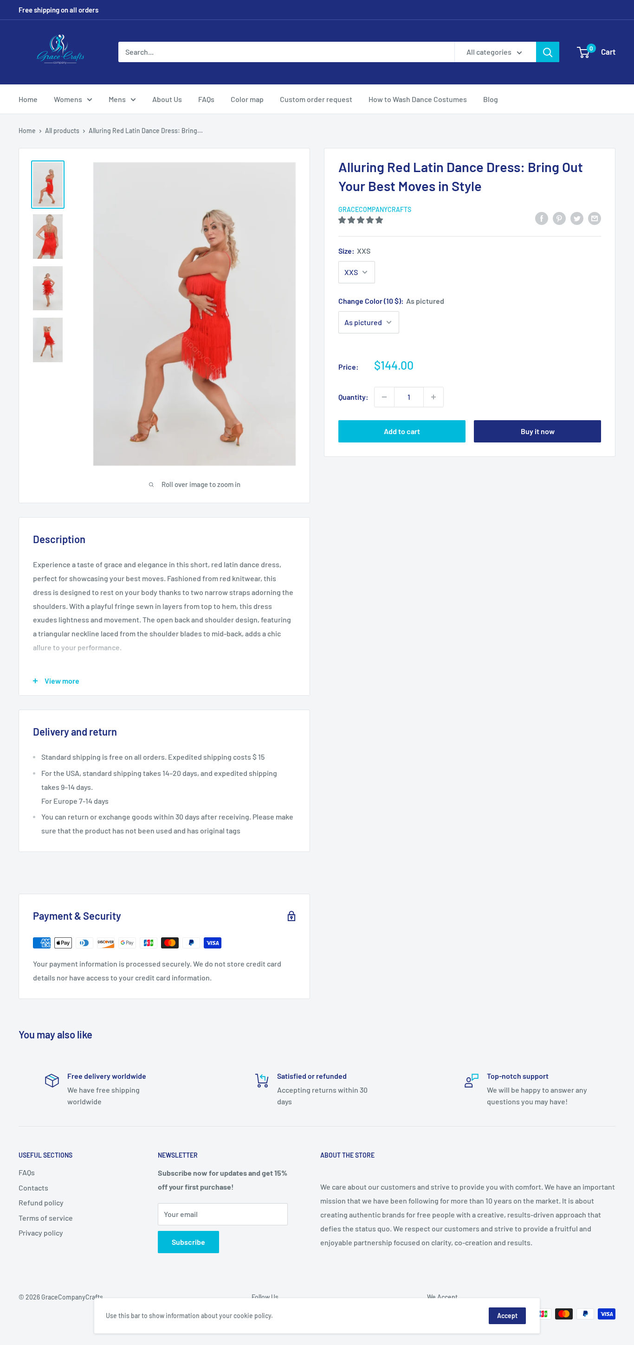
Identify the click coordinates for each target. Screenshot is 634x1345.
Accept (507, 1315)
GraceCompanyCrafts (374, 209)
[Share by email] (594, 218)
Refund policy (41, 1202)
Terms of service (46, 1217)
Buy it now (538, 431)
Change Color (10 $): (391, 300)
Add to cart (402, 431)
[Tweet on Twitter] (576, 218)
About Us (167, 99)
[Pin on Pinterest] (559, 218)
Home (28, 99)
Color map (247, 99)
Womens (68, 99)
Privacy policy (41, 1232)
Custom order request (316, 99)
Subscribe (188, 1241)
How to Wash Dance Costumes (418, 99)
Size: (354, 250)
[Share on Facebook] (541, 218)
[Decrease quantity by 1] (384, 397)
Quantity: (353, 396)
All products (62, 130)
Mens (117, 99)
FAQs (206, 99)
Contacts (33, 1187)
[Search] (547, 52)
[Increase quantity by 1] (433, 397)
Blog (490, 99)
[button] (361, 219)
